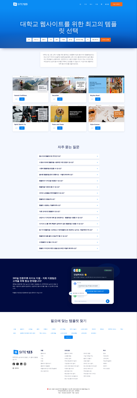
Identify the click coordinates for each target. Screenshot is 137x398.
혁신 (122, 329)
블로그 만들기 (87, 358)
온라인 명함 (87, 353)
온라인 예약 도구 (88, 368)
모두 (29, 39)
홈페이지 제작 (68, 353)
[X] (17, 364)
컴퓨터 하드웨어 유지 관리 (27, 333)
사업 (14, 329)
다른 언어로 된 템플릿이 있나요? (49, 211)
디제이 (54, 329)
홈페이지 (43, 353)
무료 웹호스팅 (87, 371)
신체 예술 (53, 333)
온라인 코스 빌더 (88, 363)
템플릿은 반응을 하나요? (47, 199)
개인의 (94, 329)
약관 (59, 392)
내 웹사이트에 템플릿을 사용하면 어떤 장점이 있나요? (56, 162)
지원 (96, 4)
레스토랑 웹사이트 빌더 (90, 366)
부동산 (102, 329)
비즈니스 (36, 39)
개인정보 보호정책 (66, 392)
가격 (85, 4)
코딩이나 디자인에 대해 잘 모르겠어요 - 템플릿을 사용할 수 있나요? (61, 217)
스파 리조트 (63, 333)
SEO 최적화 (87, 376)
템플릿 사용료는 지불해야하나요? (50, 205)
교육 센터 (84, 333)
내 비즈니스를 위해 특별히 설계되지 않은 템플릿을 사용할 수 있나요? (61, 224)
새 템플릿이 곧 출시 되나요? (48, 242)
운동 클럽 (74, 333)
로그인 (107, 4)
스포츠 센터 (84, 329)
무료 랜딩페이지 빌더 (71, 361)
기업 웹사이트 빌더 (70, 363)
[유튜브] (25, 364)
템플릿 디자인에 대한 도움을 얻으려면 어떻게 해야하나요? (58, 248)
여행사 (45, 329)
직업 (107, 361)
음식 (14, 333)
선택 (22, 99)
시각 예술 (62, 329)
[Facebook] (14, 364)
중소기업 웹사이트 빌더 (71, 378)
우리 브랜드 (106, 368)
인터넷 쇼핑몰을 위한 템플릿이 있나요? (51, 193)
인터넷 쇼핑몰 (105, 39)
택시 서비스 (43, 333)
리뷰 (42, 361)
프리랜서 (93, 333)
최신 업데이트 (45, 371)
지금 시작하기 (116, 4)
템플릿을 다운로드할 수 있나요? (49, 187)
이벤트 (63, 39)
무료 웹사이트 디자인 (90, 373)
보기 (16, 99)
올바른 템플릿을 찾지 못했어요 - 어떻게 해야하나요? (56, 174)
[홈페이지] (80, 4)
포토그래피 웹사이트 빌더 (72, 366)
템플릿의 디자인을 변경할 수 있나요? (51, 181)
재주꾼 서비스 (112, 329)
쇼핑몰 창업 (68, 356)
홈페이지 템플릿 (45, 366)
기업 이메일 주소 (88, 356)
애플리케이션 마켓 (49, 368)
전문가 (105, 366)
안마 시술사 (73, 329)
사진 (51, 39)
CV (87, 39)
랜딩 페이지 (95, 39)
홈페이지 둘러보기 (46, 363)
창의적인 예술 (79, 39)
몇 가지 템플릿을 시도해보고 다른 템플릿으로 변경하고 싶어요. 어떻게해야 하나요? (66, 230)
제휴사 (105, 363)
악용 (73, 392)
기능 (42, 358)
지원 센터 (106, 356)
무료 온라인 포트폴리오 (71, 376)
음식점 (70, 39)
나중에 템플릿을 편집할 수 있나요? (50, 168)
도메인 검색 (68, 358)
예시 (91, 4)
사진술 (30, 329)
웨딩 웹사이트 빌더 (70, 373)
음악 (57, 39)
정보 (104, 353)
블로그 (44, 39)
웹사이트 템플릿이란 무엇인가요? (50, 156)
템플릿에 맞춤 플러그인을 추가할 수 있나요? (53, 236)
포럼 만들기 (87, 361)
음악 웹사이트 (68, 371)
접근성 (77, 392)
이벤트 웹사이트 (69, 368)
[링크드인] (21, 364)
